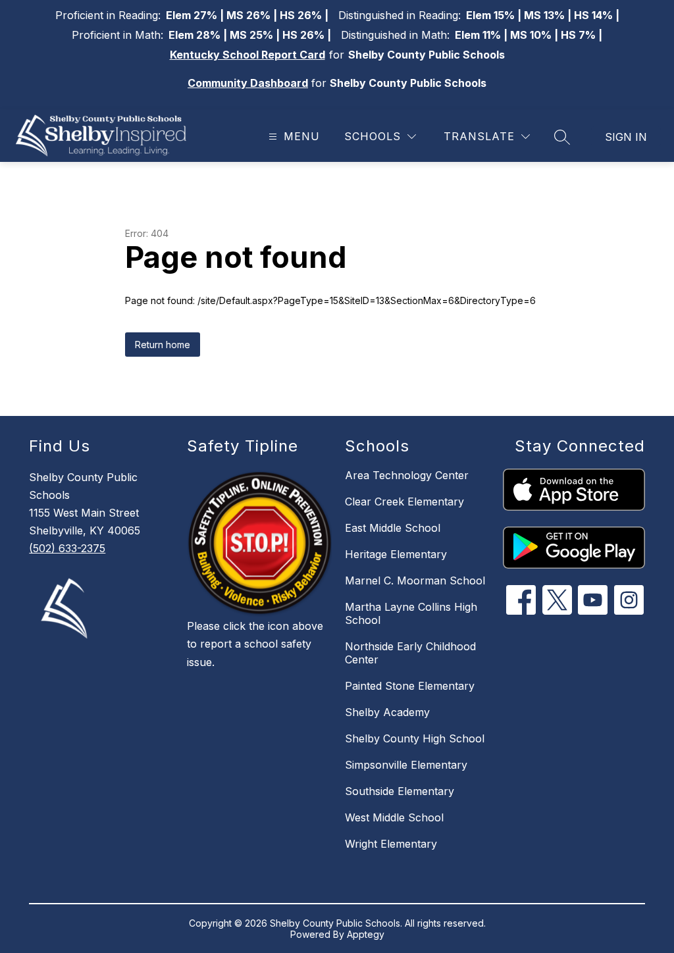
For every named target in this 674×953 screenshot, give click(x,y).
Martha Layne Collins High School (411, 613)
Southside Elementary (399, 791)
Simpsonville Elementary (406, 764)
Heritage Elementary (396, 554)
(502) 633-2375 (67, 548)
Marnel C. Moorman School (415, 580)
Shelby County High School (414, 738)
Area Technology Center (407, 475)
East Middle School (392, 527)
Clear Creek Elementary (404, 501)
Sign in (626, 136)
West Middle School (394, 817)
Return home (162, 344)
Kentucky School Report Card (247, 54)
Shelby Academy (387, 712)
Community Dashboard (248, 83)
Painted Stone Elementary (410, 685)
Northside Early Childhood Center (410, 653)
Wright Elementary (391, 843)
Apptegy (365, 934)
